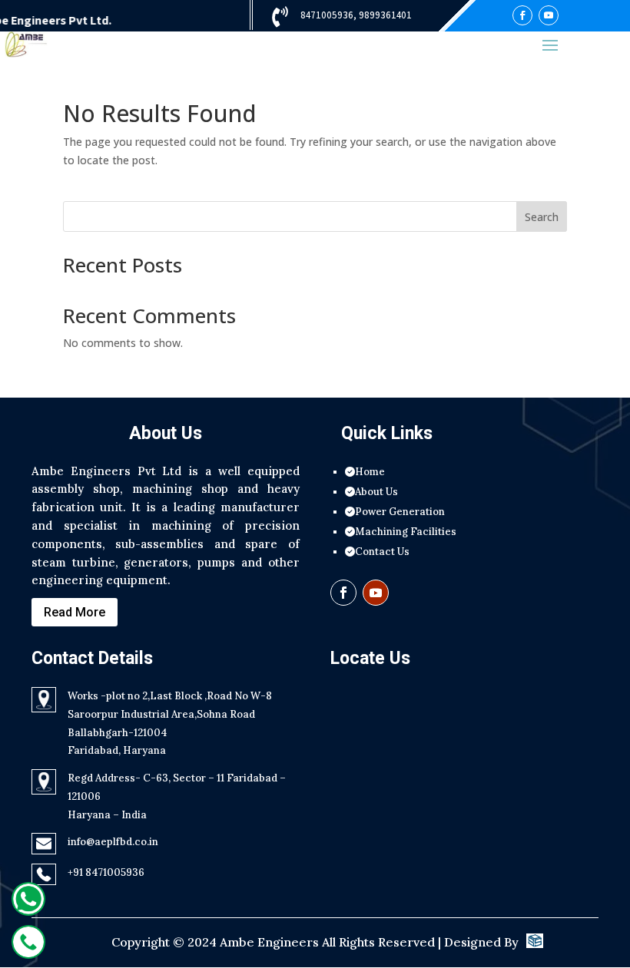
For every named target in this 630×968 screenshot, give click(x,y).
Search (542, 217)
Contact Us (382, 551)
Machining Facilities (405, 531)
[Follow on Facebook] (522, 15)
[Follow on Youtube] (549, 15)
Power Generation (400, 511)
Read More (74, 612)
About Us (376, 491)
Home (370, 471)
